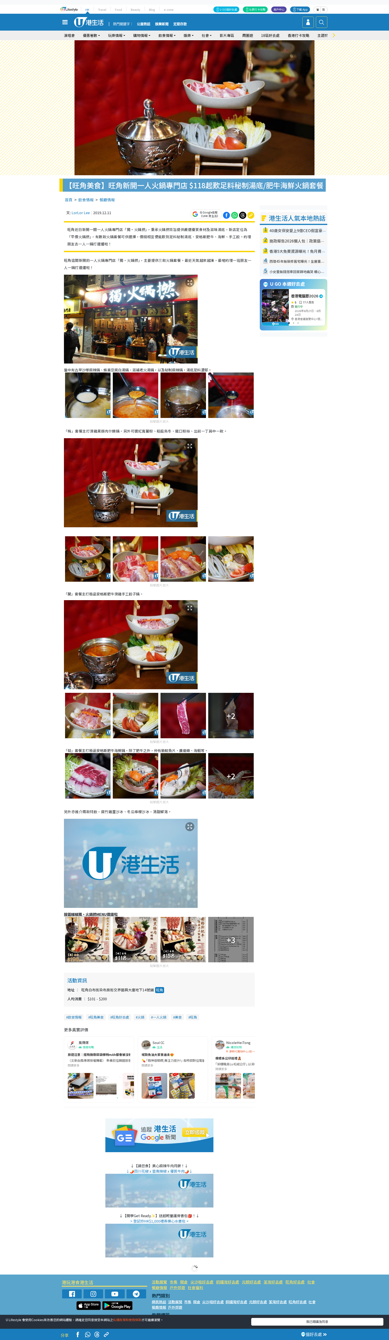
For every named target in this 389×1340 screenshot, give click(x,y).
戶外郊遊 (177, 1287)
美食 (178, 1017)
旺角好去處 (120, 1017)
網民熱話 (159, 1301)
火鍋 (141, 1017)
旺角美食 (97, 1017)
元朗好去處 (251, 1282)
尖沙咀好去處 (201, 1282)
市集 (173, 1282)
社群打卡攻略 (257, 9)
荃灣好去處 (273, 1282)
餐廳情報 (107, 199)
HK (87, 9)
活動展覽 (159, 1282)
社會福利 (195, 1287)
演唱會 (69, 35)
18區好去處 (270, 35)
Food (118, 9)
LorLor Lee (81, 212)
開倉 (184, 1282)
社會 (311, 1282)
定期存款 (180, 24)
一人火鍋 (159, 1017)
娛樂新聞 (162, 24)
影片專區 (227, 35)
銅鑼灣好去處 (227, 1282)
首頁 (68, 199)
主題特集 (324, 35)
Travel (102, 9)
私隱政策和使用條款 (127, 1320)
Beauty (135, 9)
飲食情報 (86, 199)
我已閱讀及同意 (317, 1321)
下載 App (302, 9)
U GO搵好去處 (228, 9)
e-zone (169, 9)
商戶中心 (279, 9)
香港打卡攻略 (298, 35)
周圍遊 (247, 35)
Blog (152, 9)
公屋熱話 (143, 24)
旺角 (159, 990)
